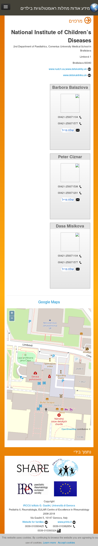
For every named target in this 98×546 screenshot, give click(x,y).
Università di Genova (63, 505)
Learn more (49, 542)
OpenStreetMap (69, 429)
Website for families (33, 521)
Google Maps (49, 301)
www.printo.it (65, 521)
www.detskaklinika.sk (75, 75)
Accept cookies (66, 542)
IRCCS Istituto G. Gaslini (36, 505)
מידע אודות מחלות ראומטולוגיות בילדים (55, 8)
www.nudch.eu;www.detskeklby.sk (68, 69)
